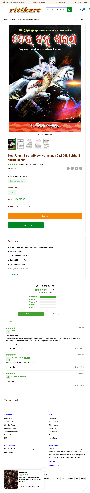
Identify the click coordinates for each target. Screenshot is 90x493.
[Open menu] (5, 10)
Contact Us (8, 419)
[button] (13, 164)
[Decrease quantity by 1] (17, 206)
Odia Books (53, 419)
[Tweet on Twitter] (76, 168)
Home (6, 19)
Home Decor (53, 438)
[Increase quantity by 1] (29, 206)
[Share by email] (80, 168)
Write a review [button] (31, 314)
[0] (81, 11)
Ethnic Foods (53, 425)
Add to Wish (27, 225)
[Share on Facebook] (68, 168)
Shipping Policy (9, 425)
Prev (76, 19)
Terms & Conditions (11, 432)
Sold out (45, 216)
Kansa (51, 435)
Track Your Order (10, 422)
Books (12, 19)
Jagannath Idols (54, 422)
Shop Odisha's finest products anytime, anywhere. (21, 449)
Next (82, 19)
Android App (8, 452)
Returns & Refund (10, 428)
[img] (11, 328)
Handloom (52, 428)
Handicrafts (53, 432)
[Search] (69, 9)
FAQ (5, 438)
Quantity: (11, 206)
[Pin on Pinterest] (72, 168)
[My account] (77, 10)
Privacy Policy (9, 435)
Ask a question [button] (59, 314)
